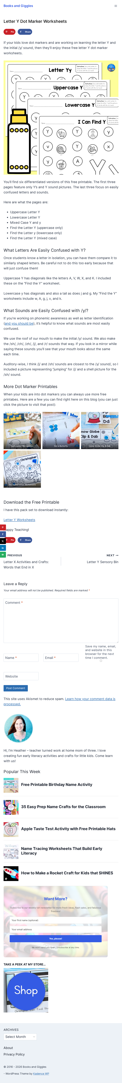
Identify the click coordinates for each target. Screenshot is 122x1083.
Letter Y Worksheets (19, 520)
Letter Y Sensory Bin (102, 559)
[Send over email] (3, 555)
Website (11, 676)
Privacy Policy (14, 1054)
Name (11, 658)
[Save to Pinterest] (3, 527)
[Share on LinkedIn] (3, 548)
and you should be (19, 323)
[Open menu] (115, 6)
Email (50, 658)
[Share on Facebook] (3, 534)
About (8, 1048)
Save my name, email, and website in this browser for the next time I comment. (100, 652)
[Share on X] (3, 541)
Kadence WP (41, 1073)
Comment (14, 602)
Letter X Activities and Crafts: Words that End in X (26, 561)
